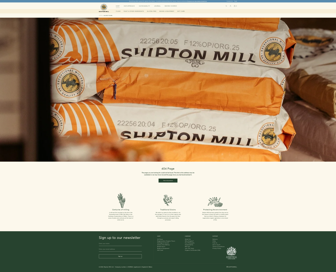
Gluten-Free (151, 11)
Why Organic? (189, 241)
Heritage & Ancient (163, 243)
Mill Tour (187, 246)
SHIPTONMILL (232, 267)
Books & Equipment (167, 11)
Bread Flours (161, 246)
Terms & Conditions (219, 246)
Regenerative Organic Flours (166, 241)
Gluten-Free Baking (163, 244)
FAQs (214, 241)
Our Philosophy (189, 243)
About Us (188, 239)
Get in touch (216, 244)
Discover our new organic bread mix (197, 1)
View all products (168, 180)
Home (100, 15)
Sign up (120, 256)
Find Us (215, 243)
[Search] (226, 6)
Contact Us (230, 1)
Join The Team (189, 248)
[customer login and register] (230, 6)
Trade (235, 1)
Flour (118, 11)
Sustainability (189, 244)
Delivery (215, 239)
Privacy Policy (217, 248)
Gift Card (181, 11)
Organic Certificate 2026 (192, 250)
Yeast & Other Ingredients (134, 11)
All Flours (160, 239)
